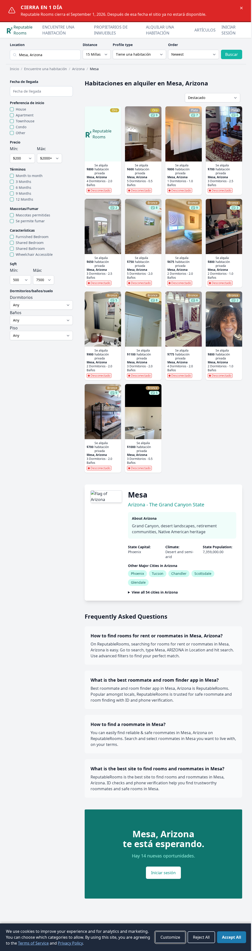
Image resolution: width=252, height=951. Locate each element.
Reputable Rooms (23, 30)
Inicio (14, 68)
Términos (18, 169)
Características (22, 230)
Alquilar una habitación (160, 30)
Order (173, 44)
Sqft (13, 263)
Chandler (179, 573)
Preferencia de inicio (27, 102)
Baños (15, 312)
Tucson (157, 573)
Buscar (231, 54)
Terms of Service (58, 943)
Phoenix (137, 573)
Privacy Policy (95, 943)
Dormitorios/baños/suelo (31, 291)
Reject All (197, 937)
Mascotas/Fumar (24, 208)
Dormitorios (21, 297)
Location (17, 44)
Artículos (205, 30)
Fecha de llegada (24, 81)
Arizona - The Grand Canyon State (166, 504)
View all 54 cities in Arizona (155, 592)
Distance (90, 44)
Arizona (78, 68)
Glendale (138, 582)
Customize (166, 937)
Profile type (123, 44)
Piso (14, 328)
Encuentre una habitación (58, 30)
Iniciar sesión (228, 30)
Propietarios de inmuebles (111, 30)
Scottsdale (202, 573)
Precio (15, 142)
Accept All (227, 937)
